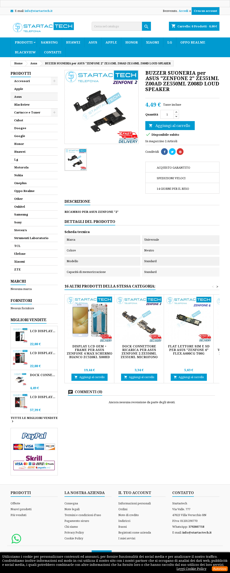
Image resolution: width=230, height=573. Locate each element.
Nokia (18, 175)
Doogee (20, 128)
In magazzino (154, 141)
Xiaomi (152, 42)
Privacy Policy (74, 532)
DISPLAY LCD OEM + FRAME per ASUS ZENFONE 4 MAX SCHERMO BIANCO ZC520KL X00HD (89, 351)
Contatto (183, 492)
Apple (111, 42)
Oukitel (19, 207)
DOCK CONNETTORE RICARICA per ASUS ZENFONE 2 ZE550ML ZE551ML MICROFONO (139, 351)
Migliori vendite (28, 319)
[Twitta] (172, 151)
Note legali (72, 509)
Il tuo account (134, 492)
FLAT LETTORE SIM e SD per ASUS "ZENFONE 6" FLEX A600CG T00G (189, 349)
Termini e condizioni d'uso (82, 515)
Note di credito (128, 515)
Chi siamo (71, 527)
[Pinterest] (180, 151)
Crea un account (205, 11)
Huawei (73, 42)
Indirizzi (124, 521)
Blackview (25, 52)
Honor (131, 42)
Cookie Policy (73, 538)
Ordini (122, 509)
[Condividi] (164, 151)
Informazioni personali (134, 503)
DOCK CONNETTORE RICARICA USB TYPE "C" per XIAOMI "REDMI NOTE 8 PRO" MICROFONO (43, 375)
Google (19, 136)
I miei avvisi (126, 538)
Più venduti (18, 515)
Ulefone (20, 254)
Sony (18, 222)
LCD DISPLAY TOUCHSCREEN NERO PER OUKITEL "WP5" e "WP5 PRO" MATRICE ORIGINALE (43, 331)
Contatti (52, 52)
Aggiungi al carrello (169, 125)
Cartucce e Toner (27, 112)
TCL (17, 246)
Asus (92, 42)
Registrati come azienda (134, 532)
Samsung (49, 42)
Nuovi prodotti (21, 509)
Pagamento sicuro (76, 521)
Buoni (122, 527)
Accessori (22, 81)
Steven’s (20, 230)
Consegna (71, 503)
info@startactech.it (39, 11)
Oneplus (20, 183)
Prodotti (24, 42)
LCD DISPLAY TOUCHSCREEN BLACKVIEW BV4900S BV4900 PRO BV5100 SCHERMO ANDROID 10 (43, 353)
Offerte (15, 503)
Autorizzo (219, 569)
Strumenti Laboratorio (31, 238)
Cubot (18, 120)
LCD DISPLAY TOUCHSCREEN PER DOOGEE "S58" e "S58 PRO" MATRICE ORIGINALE (43, 397)
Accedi (183, 11)
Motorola (21, 167)
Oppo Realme (192, 42)
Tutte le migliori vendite (34, 419)
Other (18, 199)
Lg (169, 42)
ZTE (17, 269)
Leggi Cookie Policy (191, 568)
